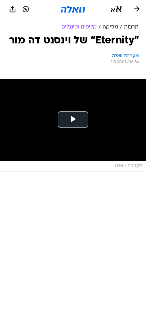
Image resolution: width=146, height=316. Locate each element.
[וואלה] (73, 9)
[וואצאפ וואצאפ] (25, 9)
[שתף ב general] (12, 9)
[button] (116, 9)
